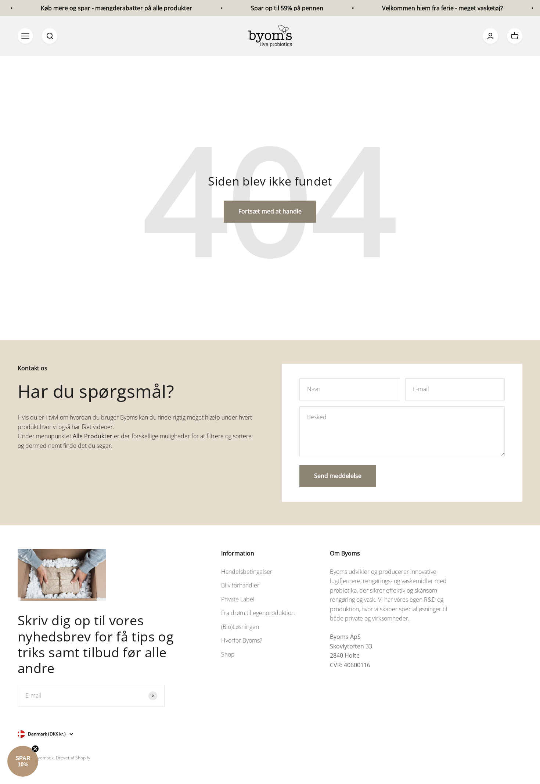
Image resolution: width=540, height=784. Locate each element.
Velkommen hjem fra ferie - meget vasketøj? (430, 8)
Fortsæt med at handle (270, 211)
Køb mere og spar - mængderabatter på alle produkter (104, 8)
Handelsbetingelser (246, 572)
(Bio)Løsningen (240, 627)
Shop (228, 654)
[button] (22, 761)
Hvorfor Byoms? (241, 640)
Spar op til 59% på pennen (275, 8)
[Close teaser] (35, 748)
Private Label (238, 599)
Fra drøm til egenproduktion (258, 613)
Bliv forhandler (240, 585)
